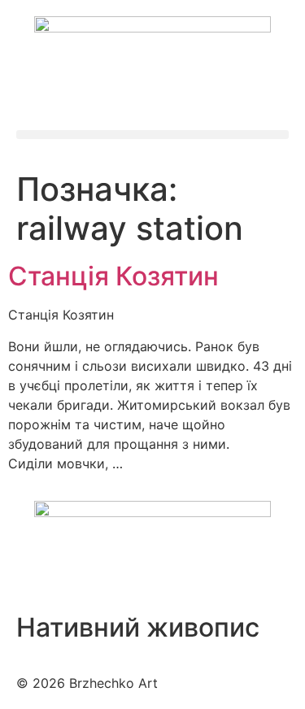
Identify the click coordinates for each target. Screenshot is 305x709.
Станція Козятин (113, 276)
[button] (152, 134)
